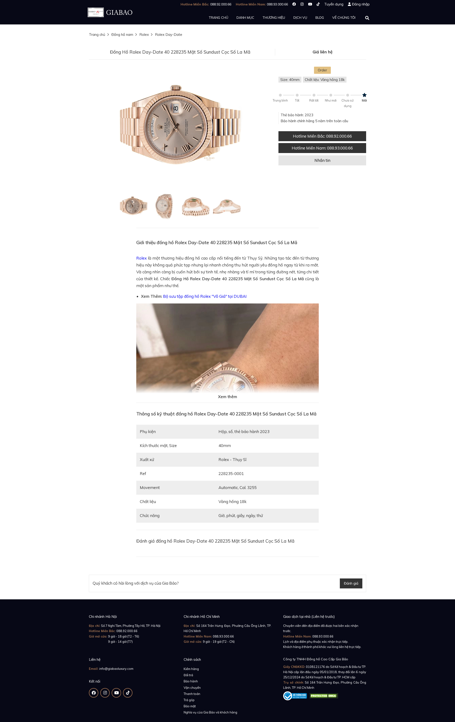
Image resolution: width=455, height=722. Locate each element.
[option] (180, 127)
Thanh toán (192, 694)
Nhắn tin (322, 160)
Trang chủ (218, 17)
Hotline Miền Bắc (322, 136)
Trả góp (189, 700)
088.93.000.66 (223, 636)
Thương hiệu (274, 17)
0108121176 (315, 667)
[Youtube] (310, 4)
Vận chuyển (192, 687)
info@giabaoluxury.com (116, 669)
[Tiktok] (318, 4)
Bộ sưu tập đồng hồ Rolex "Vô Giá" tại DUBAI (205, 296)
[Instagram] (302, 4)
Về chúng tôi (343, 17)
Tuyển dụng (333, 4)
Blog (319, 17)
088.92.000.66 (126, 631)
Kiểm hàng (191, 669)
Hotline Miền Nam (322, 147)
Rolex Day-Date (168, 34)
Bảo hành (191, 681)
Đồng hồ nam (122, 34)
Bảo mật (190, 706)
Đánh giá (351, 583)
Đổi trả (188, 675)
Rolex (144, 34)
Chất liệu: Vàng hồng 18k (325, 79)
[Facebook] (294, 4)
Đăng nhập (361, 4)
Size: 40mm (290, 79)
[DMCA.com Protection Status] (323, 695)
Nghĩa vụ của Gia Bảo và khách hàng (210, 712)
